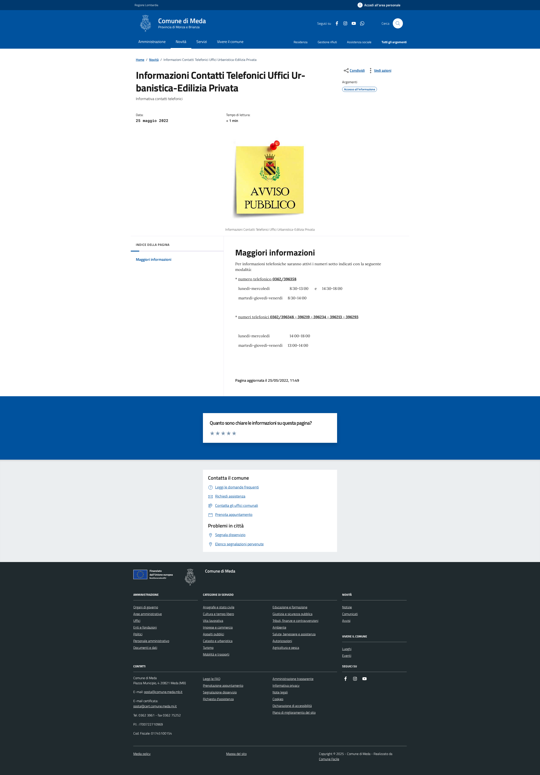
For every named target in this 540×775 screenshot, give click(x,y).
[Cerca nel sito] (398, 23)
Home (140, 59)
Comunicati (350, 613)
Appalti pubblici (213, 634)
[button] (378, 5)
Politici (137, 634)
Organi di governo (145, 607)
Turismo (208, 647)
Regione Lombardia (146, 5)
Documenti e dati (145, 647)
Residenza (301, 42)
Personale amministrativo (151, 640)
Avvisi (346, 620)
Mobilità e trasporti (216, 654)
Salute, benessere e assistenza (294, 634)
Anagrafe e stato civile (218, 607)
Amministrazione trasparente (293, 678)
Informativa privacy (286, 685)
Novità (154, 59)
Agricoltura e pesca (286, 647)
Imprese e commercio (218, 627)
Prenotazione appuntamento (223, 685)
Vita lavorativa (213, 620)
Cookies (278, 698)
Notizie (347, 607)
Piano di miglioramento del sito (294, 712)
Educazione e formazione (290, 607)
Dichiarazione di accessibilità (292, 705)
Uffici (136, 620)
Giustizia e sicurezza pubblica (292, 613)
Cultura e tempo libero (218, 613)
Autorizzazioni (282, 640)
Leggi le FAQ (211, 678)
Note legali (280, 692)
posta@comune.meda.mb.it (163, 691)
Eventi (346, 655)
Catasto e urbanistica (217, 640)
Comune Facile (329, 759)
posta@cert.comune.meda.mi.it (155, 706)
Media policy (142, 753)
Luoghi (346, 648)
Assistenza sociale (359, 42)
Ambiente (279, 627)
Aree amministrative (147, 613)
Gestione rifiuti (327, 42)
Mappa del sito (236, 753)
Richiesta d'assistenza (218, 698)
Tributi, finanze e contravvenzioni (295, 620)
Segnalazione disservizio (220, 692)
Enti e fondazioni (145, 627)
